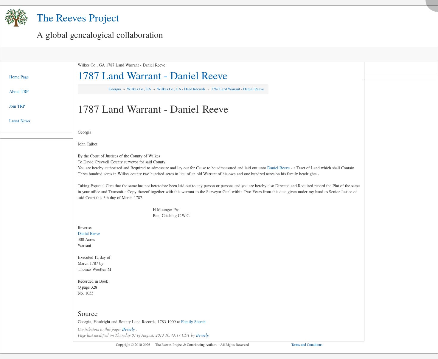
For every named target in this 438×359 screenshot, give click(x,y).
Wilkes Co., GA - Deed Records (181, 89)
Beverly (128, 329)
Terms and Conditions (306, 344)
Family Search (193, 321)
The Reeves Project (78, 17)
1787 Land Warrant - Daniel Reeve (152, 75)
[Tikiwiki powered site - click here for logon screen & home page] (14, 18)
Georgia (115, 89)
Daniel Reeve (278, 168)
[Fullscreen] (433, 4)
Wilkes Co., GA (139, 89)
